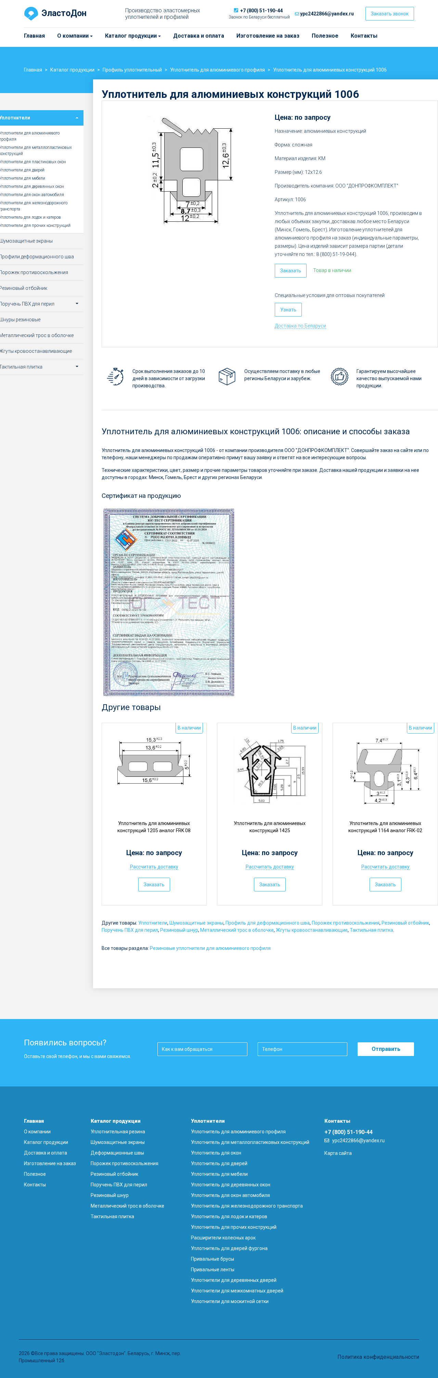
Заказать (290, 270)
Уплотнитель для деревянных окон (230, 1184)
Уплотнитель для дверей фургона (229, 1248)
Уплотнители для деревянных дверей (233, 1280)
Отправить (386, 1049)
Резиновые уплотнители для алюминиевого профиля (210, 948)
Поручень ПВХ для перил (130, 930)
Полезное (325, 36)
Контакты (364, 36)
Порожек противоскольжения (345, 923)
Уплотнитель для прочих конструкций (233, 1227)
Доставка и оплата (198, 36)
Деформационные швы (117, 1153)
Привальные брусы (212, 1259)
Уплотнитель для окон (216, 1153)
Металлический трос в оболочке (237, 930)
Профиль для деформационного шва (268, 923)
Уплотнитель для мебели (219, 1174)
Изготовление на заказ (267, 36)
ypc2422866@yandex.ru (327, 13)
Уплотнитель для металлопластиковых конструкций (250, 1142)
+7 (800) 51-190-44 (261, 10)
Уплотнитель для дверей (219, 1163)
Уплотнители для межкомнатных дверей (237, 1290)
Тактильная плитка (371, 930)
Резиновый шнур (179, 930)
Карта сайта (338, 1153)
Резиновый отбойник (405, 923)
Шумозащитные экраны (196, 923)
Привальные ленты (212, 1269)
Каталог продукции (108, 36)
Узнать (288, 309)
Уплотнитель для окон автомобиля (230, 1195)
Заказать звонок (390, 13)
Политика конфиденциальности (378, 1357)
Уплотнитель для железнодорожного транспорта (247, 1206)
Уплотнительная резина (118, 1131)
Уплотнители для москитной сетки (230, 1301)
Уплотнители (152, 923)
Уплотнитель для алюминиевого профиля (238, 1131)
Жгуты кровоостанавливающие (312, 930)
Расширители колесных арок (223, 1237)
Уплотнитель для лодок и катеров (229, 1216)
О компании (60, 36)
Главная (34, 36)
